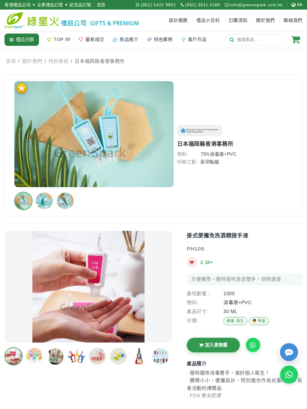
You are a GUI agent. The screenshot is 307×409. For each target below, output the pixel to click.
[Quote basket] (296, 40)
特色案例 (59, 61)
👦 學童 (259, 321)
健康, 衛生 (235, 321)
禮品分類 (25, 39)
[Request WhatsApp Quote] (253, 345)
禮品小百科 (208, 20)
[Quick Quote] (289, 352)
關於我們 (32, 61)
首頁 (101, 5)
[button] (23, 201)
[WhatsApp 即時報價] (289, 375)
